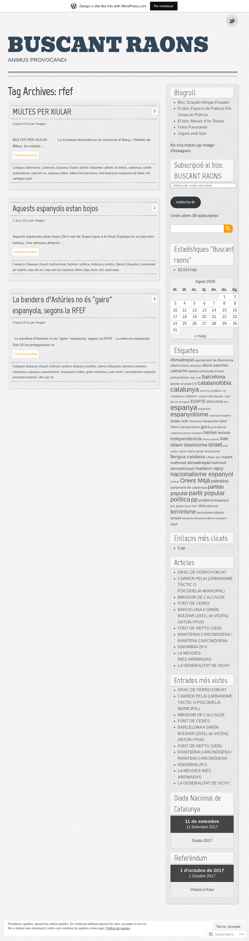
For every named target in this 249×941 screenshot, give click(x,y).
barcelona (213, 377)
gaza (205, 426)
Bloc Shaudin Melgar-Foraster (204, 102)
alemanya (195, 365)
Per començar (164, 6)
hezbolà (224, 433)
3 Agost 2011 (21, 322)
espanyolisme (50, 372)
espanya (53, 173)
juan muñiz (116, 372)
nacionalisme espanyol (140, 372)
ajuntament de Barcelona (214, 360)
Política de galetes (118, 928)
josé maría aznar (192, 451)
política (180, 499)
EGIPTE (198, 401)
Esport (74, 167)
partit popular (207, 493)
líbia (218, 457)
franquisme (210, 421)
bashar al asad (180, 384)
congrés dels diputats (210, 396)
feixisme (196, 421)
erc (226, 402)
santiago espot (22, 178)
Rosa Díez (191, 506)
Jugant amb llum (192, 133)
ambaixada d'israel (211, 371)
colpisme (191, 396)
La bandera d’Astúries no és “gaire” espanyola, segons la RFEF (62, 304)
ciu (224, 390)
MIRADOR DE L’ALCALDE (201, 597)
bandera (128, 366)
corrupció (184, 401)
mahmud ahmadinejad (190, 462)
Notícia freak (57, 264)
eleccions (214, 401)
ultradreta (187, 518)
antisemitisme (179, 377)
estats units (179, 421)
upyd (173, 524)
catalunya (134, 167)
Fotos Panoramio (192, 127)
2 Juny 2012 (21, 220)
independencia (186, 438)
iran (224, 438)
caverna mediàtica (211, 390)
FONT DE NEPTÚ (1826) (200, 628)
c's (194, 383)
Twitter (232, 20)
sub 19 (48, 377)
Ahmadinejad (182, 359)
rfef (148, 173)
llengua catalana (187, 456)
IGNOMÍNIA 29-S (192, 647)
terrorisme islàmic (210, 512)
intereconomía (211, 439)
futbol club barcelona (83, 173)
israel (215, 444)
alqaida (193, 371)
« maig (200, 336)
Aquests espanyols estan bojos (55, 208)
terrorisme (183, 512)
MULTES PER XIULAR (42, 112)
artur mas (195, 377)
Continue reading (25, 155)
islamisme (195, 445)
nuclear (174, 481)
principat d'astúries (25, 377)
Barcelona (33, 167)
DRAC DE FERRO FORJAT (202, 572)
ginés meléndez (96, 372)
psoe (180, 506)
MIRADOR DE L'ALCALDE (201, 715)
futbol (64, 173)
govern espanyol (193, 433)
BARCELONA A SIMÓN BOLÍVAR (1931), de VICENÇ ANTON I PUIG (203, 616)
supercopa (112, 270)
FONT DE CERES (194, 603)
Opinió (84, 167)
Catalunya (48, 167)
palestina (219, 481)
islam (176, 445)
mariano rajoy (209, 468)
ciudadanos (177, 396)
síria (201, 505)
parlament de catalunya (188, 487)
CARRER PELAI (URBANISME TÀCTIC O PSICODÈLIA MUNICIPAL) (205, 702)
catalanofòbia (214, 383)
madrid (226, 457)
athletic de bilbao (115, 167)
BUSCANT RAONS (108, 45)
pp (194, 499)
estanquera (68, 372)
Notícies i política (78, 264)
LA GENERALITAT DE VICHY (204, 666)
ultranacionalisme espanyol (210, 518)
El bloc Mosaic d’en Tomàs (201, 121)
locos (94, 270)
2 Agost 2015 (21, 124)
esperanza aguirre (220, 415)
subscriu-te (185, 202)
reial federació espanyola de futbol (121, 173)
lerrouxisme (212, 451)
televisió (212, 506)
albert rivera (179, 365)
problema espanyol (213, 500)
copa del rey (52, 270)
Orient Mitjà (195, 480)
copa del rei (38, 173)
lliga (86, 270)
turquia (175, 518)
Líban (210, 457)
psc (172, 506)
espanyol (204, 408)
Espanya (62, 167)
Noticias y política (102, 264)
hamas (210, 432)
